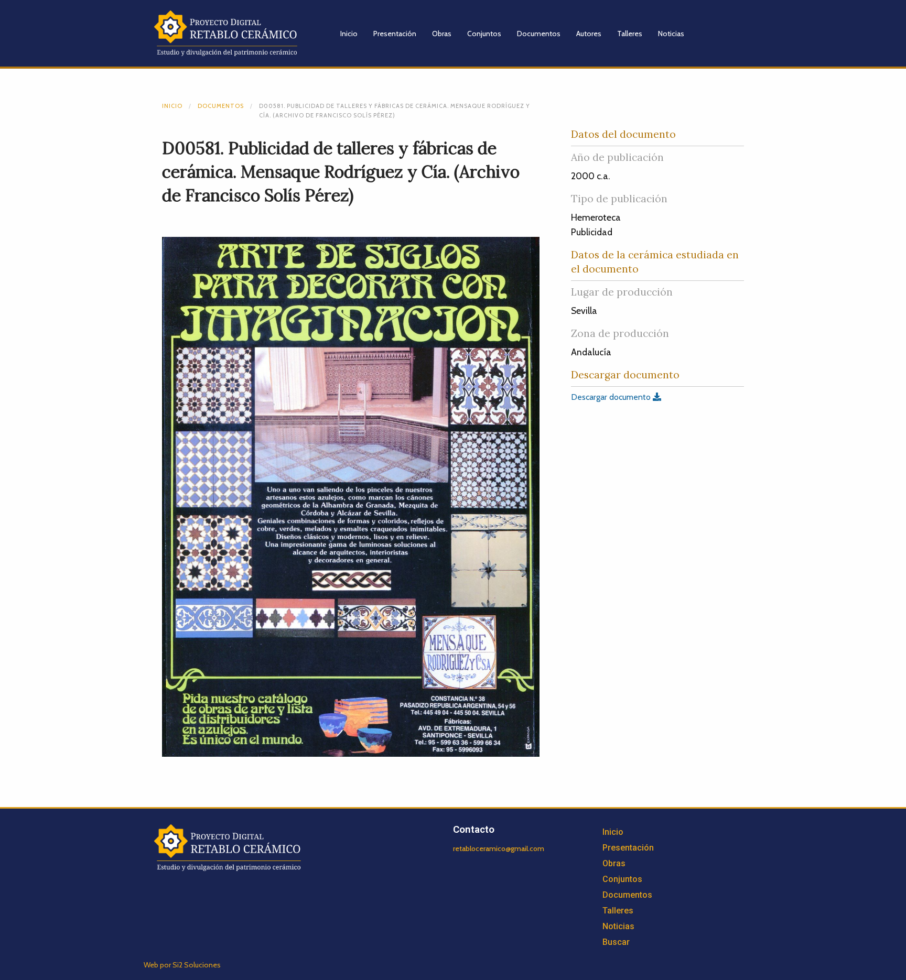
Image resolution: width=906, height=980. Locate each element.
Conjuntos (484, 33)
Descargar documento (612, 397)
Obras (441, 33)
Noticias (671, 33)
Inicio (349, 33)
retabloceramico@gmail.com (498, 848)
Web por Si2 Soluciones (182, 965)
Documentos (538, 33)
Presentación (394, 33)
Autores (588, 33)
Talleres (629, 33)
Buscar (616, 942)
